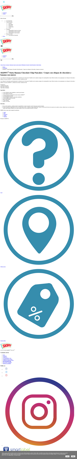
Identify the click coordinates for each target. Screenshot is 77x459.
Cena (10, 28)
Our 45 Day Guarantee (7, 362)
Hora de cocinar (9, 34)
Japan (15, 64)
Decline (73, 456)
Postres (10, 23)
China (1, 64)
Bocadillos (11, 24)
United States (38, 64)
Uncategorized (9, 20)
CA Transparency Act (7, 358)
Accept (67, 456)
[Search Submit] (13, 16)
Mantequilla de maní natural (14, 32)
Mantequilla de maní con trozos (15, 30)
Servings (2, 84)
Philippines (24, 64)
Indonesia (11, 64)
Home (4, 66)
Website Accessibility (7, 363)
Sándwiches (11, 26)
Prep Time (2, 86)
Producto (8, 29)
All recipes (5, 68)
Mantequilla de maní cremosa (14, 31)
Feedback (5, 355)
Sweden (27, 64)
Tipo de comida (9, 22)
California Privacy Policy (7, 359)
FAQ (4, 354)
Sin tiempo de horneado (13, 35)
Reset (4, 36)
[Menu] (1, 46)
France (4, 64)
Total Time (2, 87)
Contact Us (5, 357)
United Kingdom (32, 64)
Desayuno (11, 25)
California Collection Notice (8, 360)
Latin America (18, 64)
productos (5, 12)
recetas (4, 13)
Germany (7, 64)
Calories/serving (3, 85)
